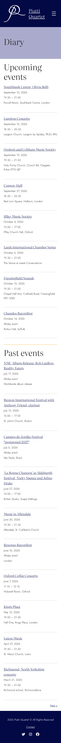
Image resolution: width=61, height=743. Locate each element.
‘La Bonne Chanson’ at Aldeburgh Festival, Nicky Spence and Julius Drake (28, 477)
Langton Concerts (17, 118)
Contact (30, 727)
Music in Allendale (17, 513)
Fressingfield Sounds (19, 278)
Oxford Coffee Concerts (21, 575)
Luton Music (13, 638)
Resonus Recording (18, 544)
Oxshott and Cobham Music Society (30, 149)
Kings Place (12, 606)
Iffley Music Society (18, 216)
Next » (53, 706)
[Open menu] (53, 13)
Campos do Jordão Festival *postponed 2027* (23, 439)
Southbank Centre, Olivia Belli (26, 86)
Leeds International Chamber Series (30, 247)
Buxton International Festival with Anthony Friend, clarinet (29, 402)
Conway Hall (13, 185)
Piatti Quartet (37, 13)
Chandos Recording (18, 313)
